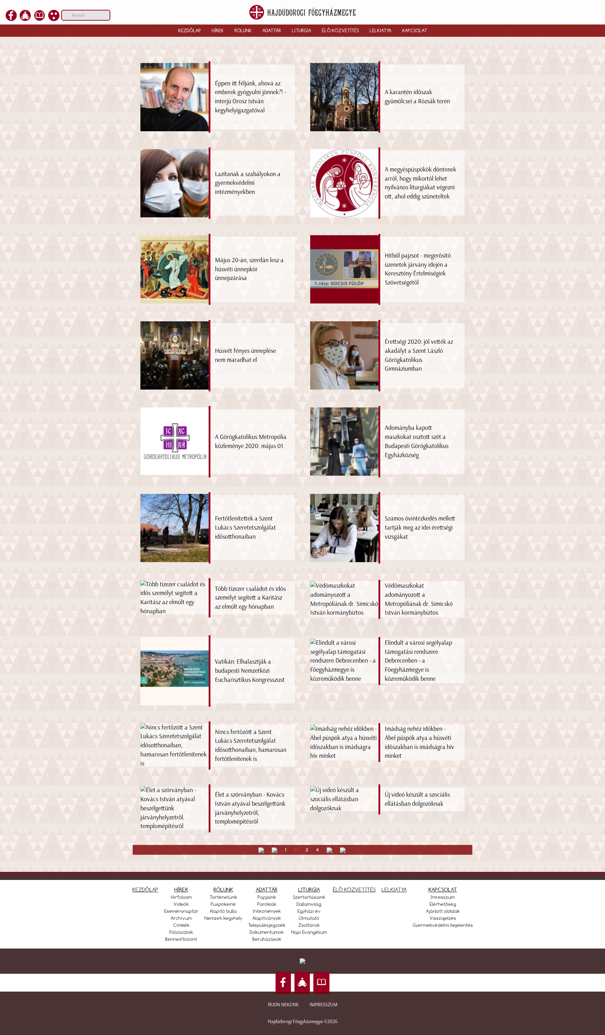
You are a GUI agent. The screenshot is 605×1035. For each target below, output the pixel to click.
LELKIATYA (394, 889)
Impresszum (324, 1005)
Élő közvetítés (340, 30)
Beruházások (266, 939)
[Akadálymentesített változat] (54, 18)
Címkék (181, 925)
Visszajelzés (443, 918)
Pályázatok (181, 932)
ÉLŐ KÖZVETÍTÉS (354, 889)
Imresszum (443, 897)
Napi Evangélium (309, 932)
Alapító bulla (223, 911)
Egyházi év (309, 911)
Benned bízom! (181, 939)
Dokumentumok (267, 932)
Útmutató (309, 918)
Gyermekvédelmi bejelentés (443, 925)
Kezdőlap (189, 30)
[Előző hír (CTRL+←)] (18, 425)
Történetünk (223, 897)
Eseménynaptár (181, 911)
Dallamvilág (309, 904)
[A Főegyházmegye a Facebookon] (11, 18)
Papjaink (267, 897)
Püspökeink (223, 904)
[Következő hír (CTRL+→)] (587, 425)
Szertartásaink (309, 897)
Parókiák (266, 904)
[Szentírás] (39, 18)
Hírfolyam (181, 897)
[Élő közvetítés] (25, 18)
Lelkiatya (380, 30)
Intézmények (267, 911)
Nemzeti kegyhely (223, 918)
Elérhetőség (443, 904)
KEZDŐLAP (145, 889)
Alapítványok (266, 918)
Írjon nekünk (283, 1005)
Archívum (181, 918)
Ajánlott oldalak (443, 911)
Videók (181, 904)
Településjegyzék (266, 925)
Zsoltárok (309, 925)
